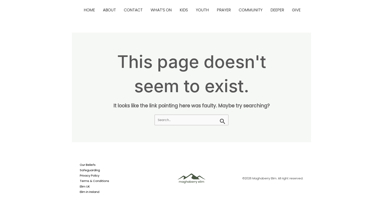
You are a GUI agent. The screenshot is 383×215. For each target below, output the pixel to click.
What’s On (161, 10)
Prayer (224, 10)
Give (296, 10)
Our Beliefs (88, 165)
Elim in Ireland (89, 192)
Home (89, 10)
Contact (133, 10)
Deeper (277, 10)
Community (251, 10)
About (109, 10)
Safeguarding (90, 170)
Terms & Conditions (94, 181)
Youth (202, 10)
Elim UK (85, 186)
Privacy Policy (89, 175)
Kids (184, 10)
